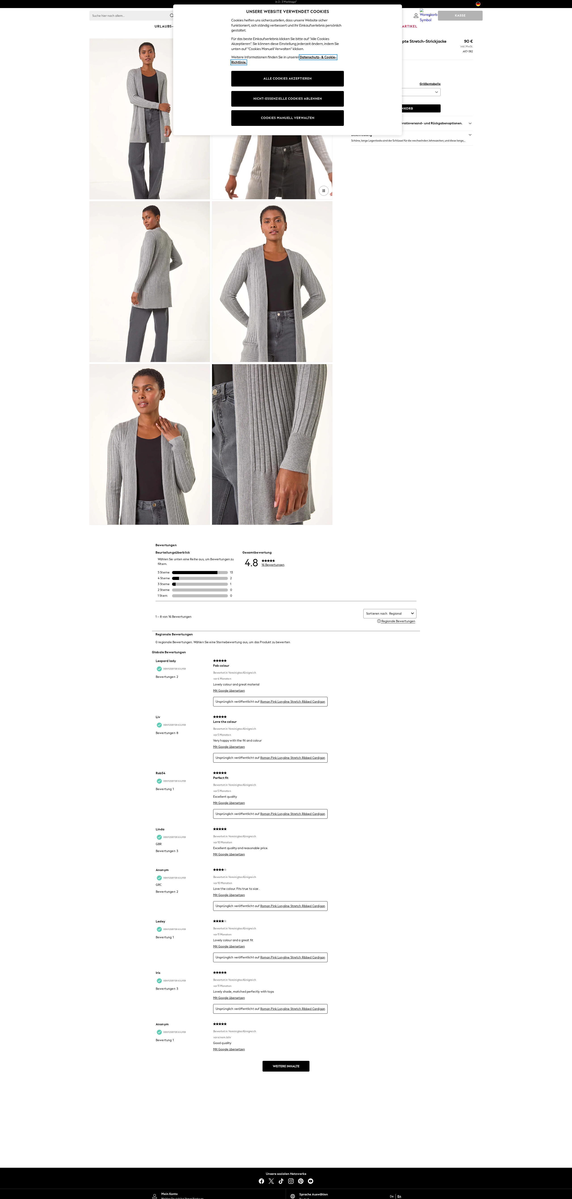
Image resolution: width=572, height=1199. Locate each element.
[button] (412, 135)
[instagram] (291, 1181)
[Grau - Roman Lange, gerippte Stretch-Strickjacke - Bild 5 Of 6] (150, 444)
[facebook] (261, 1181)
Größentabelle (430, 84)
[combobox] (399, 613)
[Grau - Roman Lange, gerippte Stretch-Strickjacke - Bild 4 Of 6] (272, 281)
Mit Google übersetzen (229, 691)
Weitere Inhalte (286, 1066)
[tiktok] (281, 1181)
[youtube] (310, 1181)
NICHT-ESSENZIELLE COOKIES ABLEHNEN (287, 99)
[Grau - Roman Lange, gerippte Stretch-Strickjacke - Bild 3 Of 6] (150, 281)
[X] (271, 1181)
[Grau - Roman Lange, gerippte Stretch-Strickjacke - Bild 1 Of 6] (150, 119)
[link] (416, 16)
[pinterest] (301, 1181)
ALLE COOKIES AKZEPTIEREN (287, 78)
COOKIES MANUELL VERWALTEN (287, 118)
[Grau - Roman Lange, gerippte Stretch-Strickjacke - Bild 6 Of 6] (272, 444)
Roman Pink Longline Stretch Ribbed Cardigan (292, 702)
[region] (287, 69)
